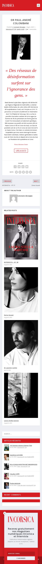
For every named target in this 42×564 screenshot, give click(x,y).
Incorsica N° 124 (22, 447)
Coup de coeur (21, 485)
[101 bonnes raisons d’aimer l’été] (6, 447)
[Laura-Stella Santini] (21, 395)
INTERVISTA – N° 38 (11, 262)
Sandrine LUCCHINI (16, 455)
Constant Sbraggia (19, 27)
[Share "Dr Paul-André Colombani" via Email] (27, 167)
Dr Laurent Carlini (10, 368)
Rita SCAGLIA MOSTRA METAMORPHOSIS (23, 464)
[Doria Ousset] (21, 289)
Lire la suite (21, 150)
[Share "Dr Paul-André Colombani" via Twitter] (19, 167)
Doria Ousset (9, 315)
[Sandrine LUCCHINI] (6, 457)
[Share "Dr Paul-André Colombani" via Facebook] (15, 167)
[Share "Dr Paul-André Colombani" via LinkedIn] (23, 167)
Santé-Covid (20, 29)
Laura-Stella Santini (11, 421)
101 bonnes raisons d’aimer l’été (21, 445)
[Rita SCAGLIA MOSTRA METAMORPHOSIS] (6, 466)
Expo (18, 466)
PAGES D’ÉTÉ (30, 457)
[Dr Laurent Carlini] (21, 342)
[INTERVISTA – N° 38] (21, 237)
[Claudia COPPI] (6, 476)
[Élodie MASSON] (6, 485)
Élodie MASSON (15, 483)
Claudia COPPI (14, 474)
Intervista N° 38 (11, 29)
